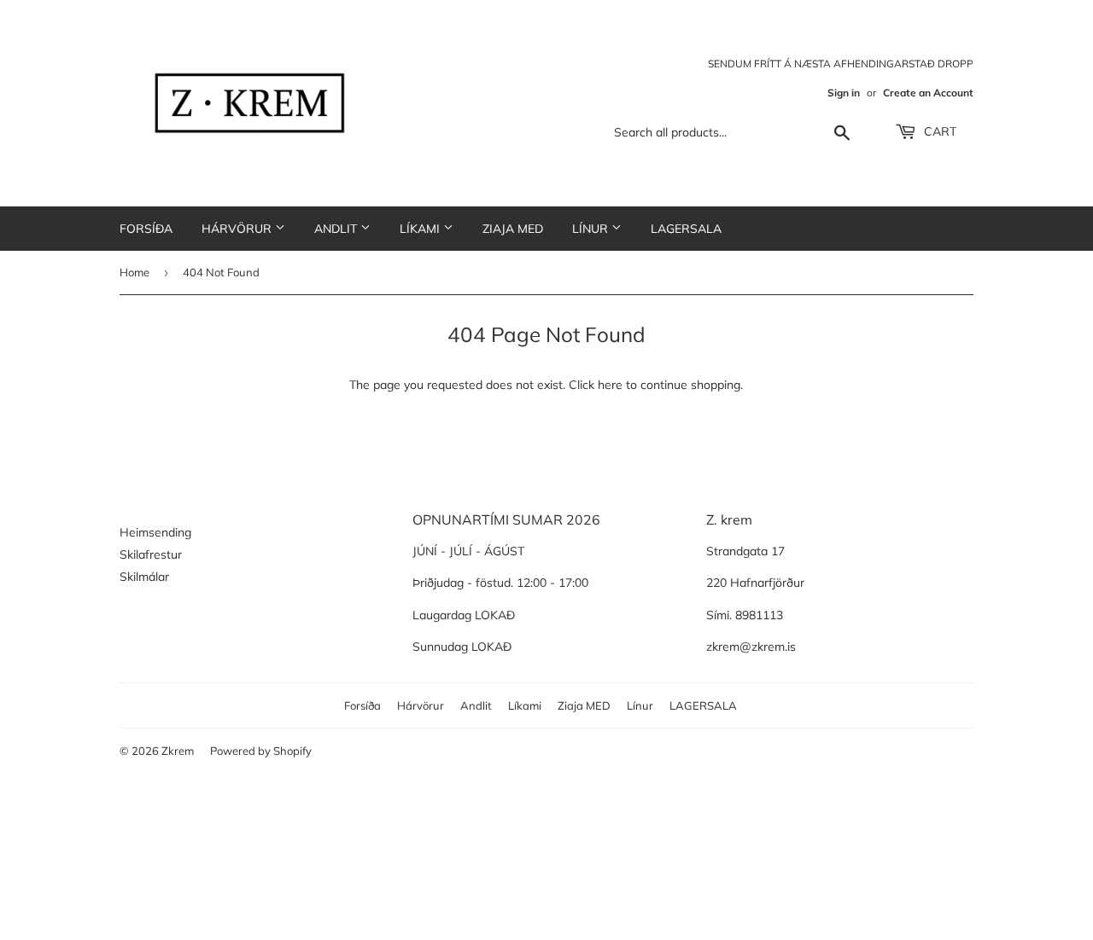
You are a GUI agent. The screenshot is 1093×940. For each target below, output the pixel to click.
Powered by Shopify (261, 750)
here (610, 384)
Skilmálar (144, 576)
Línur (591, 228)
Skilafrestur (151, 554)
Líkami (421, 228)
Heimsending (155, 532)
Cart (938, 131)
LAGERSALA (686, 228)
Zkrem (177, 750)
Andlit (337, 228)
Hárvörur (238, 228)
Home (134, 272)
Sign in (843, 92)
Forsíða (146, 228)
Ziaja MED (512, 228)
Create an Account (928, 92)
